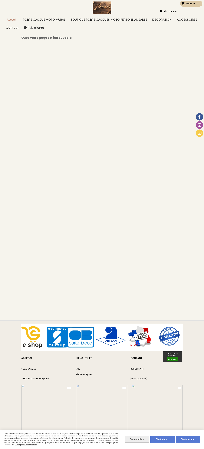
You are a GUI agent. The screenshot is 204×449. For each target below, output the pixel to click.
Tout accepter (188, 439)
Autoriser (172, 359)
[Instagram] (199, 125)
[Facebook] (199, 117)
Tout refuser (162, 439)
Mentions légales (84, 374)
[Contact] (199, 133)
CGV (78, 369)
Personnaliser (137, 439)
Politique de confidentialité (26, 445)
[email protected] (139, 378)
